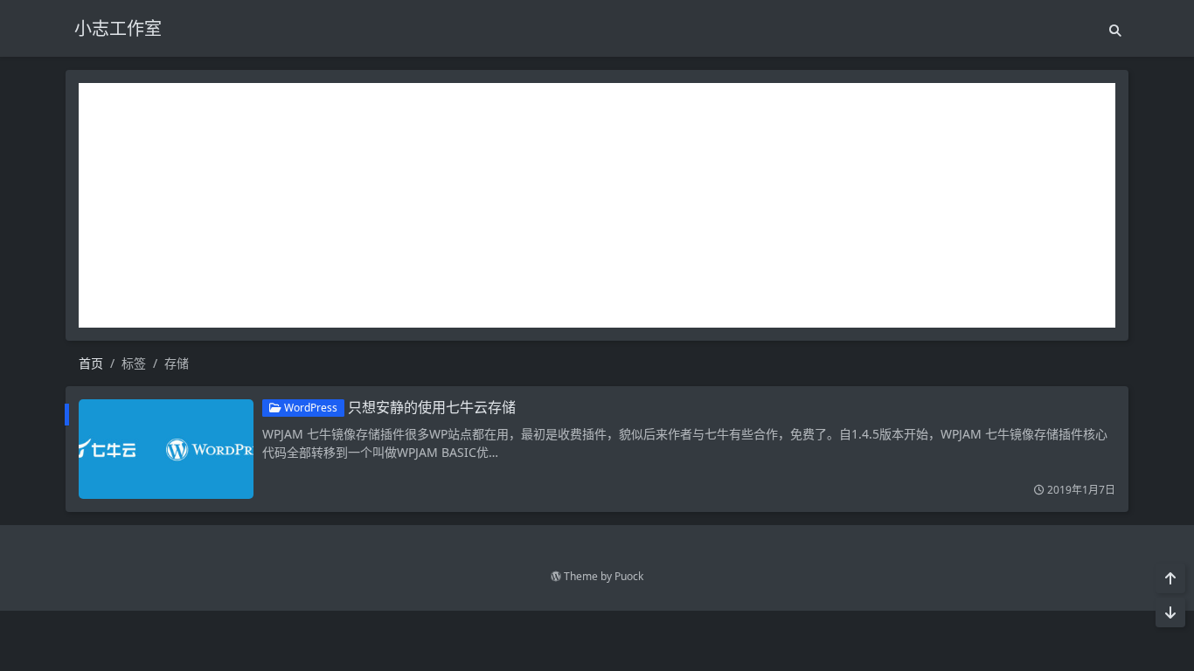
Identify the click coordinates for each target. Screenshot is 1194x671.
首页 (91, 363)
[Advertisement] (597, 205)
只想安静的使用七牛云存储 (432, 407)
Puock (628, 576)
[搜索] (1115, 30)
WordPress (309, 407)
